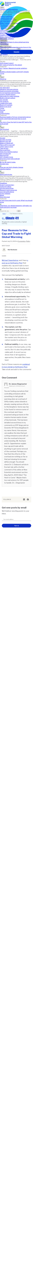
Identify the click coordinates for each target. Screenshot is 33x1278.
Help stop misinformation (9, 152)
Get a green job (5, 153)
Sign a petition (5, 150)
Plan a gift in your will (7, 145)
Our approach (5, 87)
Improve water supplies (8, 30)
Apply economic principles (9, 91)
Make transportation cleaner (10, 23)
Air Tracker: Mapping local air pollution (13, 68)
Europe (2, 110)
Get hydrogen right (6, 21)
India (1, 112)
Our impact (4, 54)
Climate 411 (12, 218)
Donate (16, 52)
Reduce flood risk (6, 33)
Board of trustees (6, 105)
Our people (4, 100)
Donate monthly (5, 140)
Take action (4, 148)
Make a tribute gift (6, 143)
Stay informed (5, 197)
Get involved (4, 129)
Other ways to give (6, 147)
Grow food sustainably (7, 26)
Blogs (2, 195)
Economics (21, 241)
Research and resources (8, 190)
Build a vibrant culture (7, 98)
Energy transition (6, 16)
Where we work (5, 107)
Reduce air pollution (7, 39)
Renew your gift (5, 141)
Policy (28, 241)
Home (4, 213)
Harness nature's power (8, 32)
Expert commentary (7, 185)
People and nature (6, 25)
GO (19, 48)
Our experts (4, 101)
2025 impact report (7, 63)
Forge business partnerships (10, 93)
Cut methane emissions (8, 20)
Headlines (3, 183)
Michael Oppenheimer (10, 260)
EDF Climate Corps (6, 157)
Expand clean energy (7, 18)
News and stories (6, 174)
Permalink (6, 387)
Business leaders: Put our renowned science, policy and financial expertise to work (15, 118)
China (2, 108)
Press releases (5, 193)
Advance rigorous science (9, 89)
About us (3, 79)
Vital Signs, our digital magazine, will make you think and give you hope (16, 206)
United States (5, 113)
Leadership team (6, 103)
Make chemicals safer (7, 37)
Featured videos (5, 187)
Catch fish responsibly (7, 28)
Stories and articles (7, 188)
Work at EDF (4, 155)
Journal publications (7, 192)
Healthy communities (7, 35)
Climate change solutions (9, 9)
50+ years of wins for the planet (11, 65)
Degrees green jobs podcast (10, 159)
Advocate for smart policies (9, 96)
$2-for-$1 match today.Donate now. (8, 163)
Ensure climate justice (7, 94)
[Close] (31, 1)
